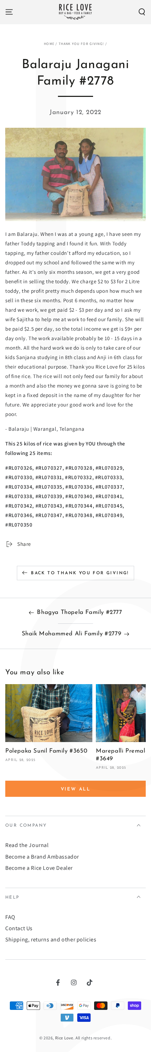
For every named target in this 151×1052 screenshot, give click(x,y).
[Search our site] (142, 12)
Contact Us (19, 928)
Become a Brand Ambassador (42, 856)
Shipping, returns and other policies (51, 939)
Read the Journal (27, 845)
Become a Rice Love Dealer (39, 868)
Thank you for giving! (81, 43)
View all (76, 789)
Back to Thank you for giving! (80, 573)
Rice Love (64, 1037)
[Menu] (9, 12)
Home (49, 43)
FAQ (10, 917)
